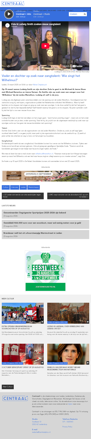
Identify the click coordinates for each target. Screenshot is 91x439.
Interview (14, 187)
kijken (70, 404)
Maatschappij (34, 187)
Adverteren (42, 10)
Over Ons (61, 10)
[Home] (13, 4)
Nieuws (3, 10)
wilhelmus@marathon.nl (44, 154)
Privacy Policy (67, 427)
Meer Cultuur (8, 387)
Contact (69, 10)
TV (35, 10)
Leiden (23, 187)
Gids (16, 10)
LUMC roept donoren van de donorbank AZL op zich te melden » (68, 196)
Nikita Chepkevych (40, 85)
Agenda (10, 10)
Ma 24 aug (87, 10)
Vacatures (52, 10)
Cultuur (6, 187)
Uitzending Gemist (26, 10)
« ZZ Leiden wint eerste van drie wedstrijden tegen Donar (22, 196)
